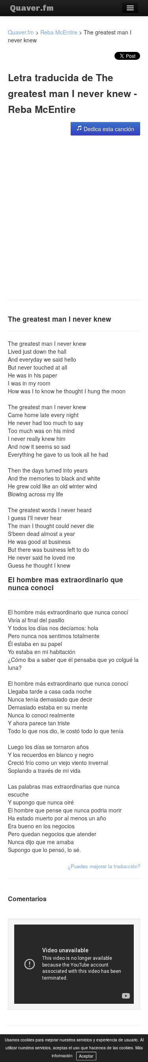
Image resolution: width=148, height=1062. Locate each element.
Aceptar (86, 1056)
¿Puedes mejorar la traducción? (104, 866)
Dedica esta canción (108, 129)
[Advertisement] (74, 217)
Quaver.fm (32, 8)
